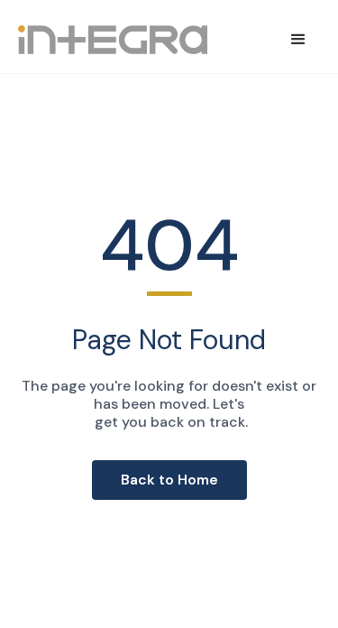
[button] (298, 39)
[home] (112, 39)
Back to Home (169, 479)
